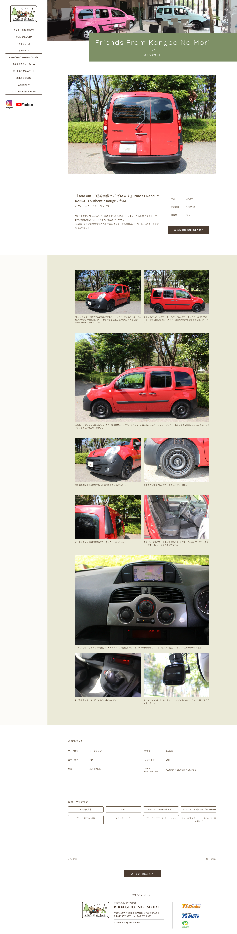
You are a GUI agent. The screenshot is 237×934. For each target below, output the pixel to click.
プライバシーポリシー (142, 894)
